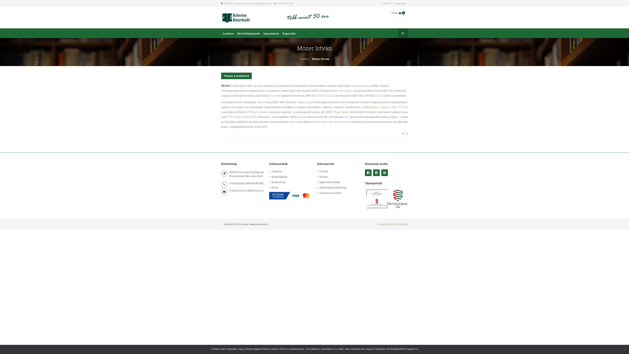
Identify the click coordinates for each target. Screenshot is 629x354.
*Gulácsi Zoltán (342, 121)
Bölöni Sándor (320, 121)
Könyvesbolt (279, 182)
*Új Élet (403, 107)
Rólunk (323, 176)
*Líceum (275, 95)
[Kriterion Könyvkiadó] (236, 17)
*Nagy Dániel (341, 112)
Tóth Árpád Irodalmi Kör (242, 116)
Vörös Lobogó (327, 95)
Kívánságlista (400, 3)
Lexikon (228, 33)
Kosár (394, 12)
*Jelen (380, 95)
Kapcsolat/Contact (329, 182)
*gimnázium (345, 90)
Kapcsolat (288, 33)
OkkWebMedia (401, 224)
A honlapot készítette (385, 224)
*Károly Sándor (259, 112)
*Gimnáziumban (360, 85)
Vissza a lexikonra (236, 76)
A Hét (392, 107)
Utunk (383, 107)
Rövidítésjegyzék (248, 33)
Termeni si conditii (330, 193)
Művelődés (371, 107)
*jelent (261, 102)
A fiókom (386, 3)
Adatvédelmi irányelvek (332, 187)
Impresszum (271, 33)
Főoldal (304, 58)
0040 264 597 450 (284, 3)
